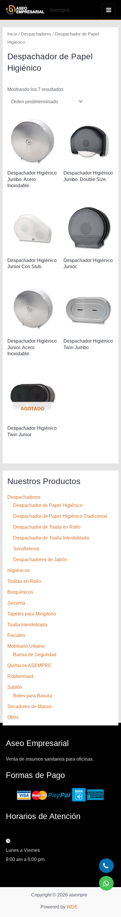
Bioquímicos (20, 592)
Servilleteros (26, 548)
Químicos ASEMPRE (29, 665)
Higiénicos (18, 570)
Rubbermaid (20, 676)
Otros (13, 717)
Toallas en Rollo (24, 581)
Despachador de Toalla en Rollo (46, 526)
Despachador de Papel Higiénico (48, 505)
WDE (72, 906)
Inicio (12, 33)
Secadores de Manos (29, 706)
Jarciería (16, 602)
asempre (59, 10)
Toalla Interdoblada (27, 624)
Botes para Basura (32, 695)
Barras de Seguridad (34, 654)
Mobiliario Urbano (26, 646)
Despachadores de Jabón (40, 559)
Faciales (16, 635)
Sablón (14, 687)
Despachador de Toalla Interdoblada (51, 537)
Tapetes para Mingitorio (31, 613)
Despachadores (24, 497)
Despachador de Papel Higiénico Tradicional (60, 516)
